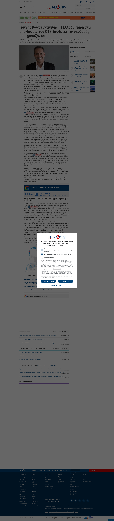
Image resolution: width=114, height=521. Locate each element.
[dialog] (57, 260)
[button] (57, 258)
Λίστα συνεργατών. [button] (57, 269)
